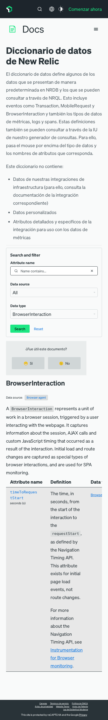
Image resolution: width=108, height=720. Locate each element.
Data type (18, 305)
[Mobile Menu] (96, 29)
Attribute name (22, 262)
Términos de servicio (59, 703)
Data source (20, 284)
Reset (38, 328)
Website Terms (62, 706)
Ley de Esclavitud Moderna (75, 709)
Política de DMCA (80, 703)
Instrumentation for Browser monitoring (66, 657)
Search (20, 328)
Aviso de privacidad (44, 706)
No (64, 363)
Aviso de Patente (80, 706)
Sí (28, 363)
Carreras (43, 703)
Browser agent (36, 397)
